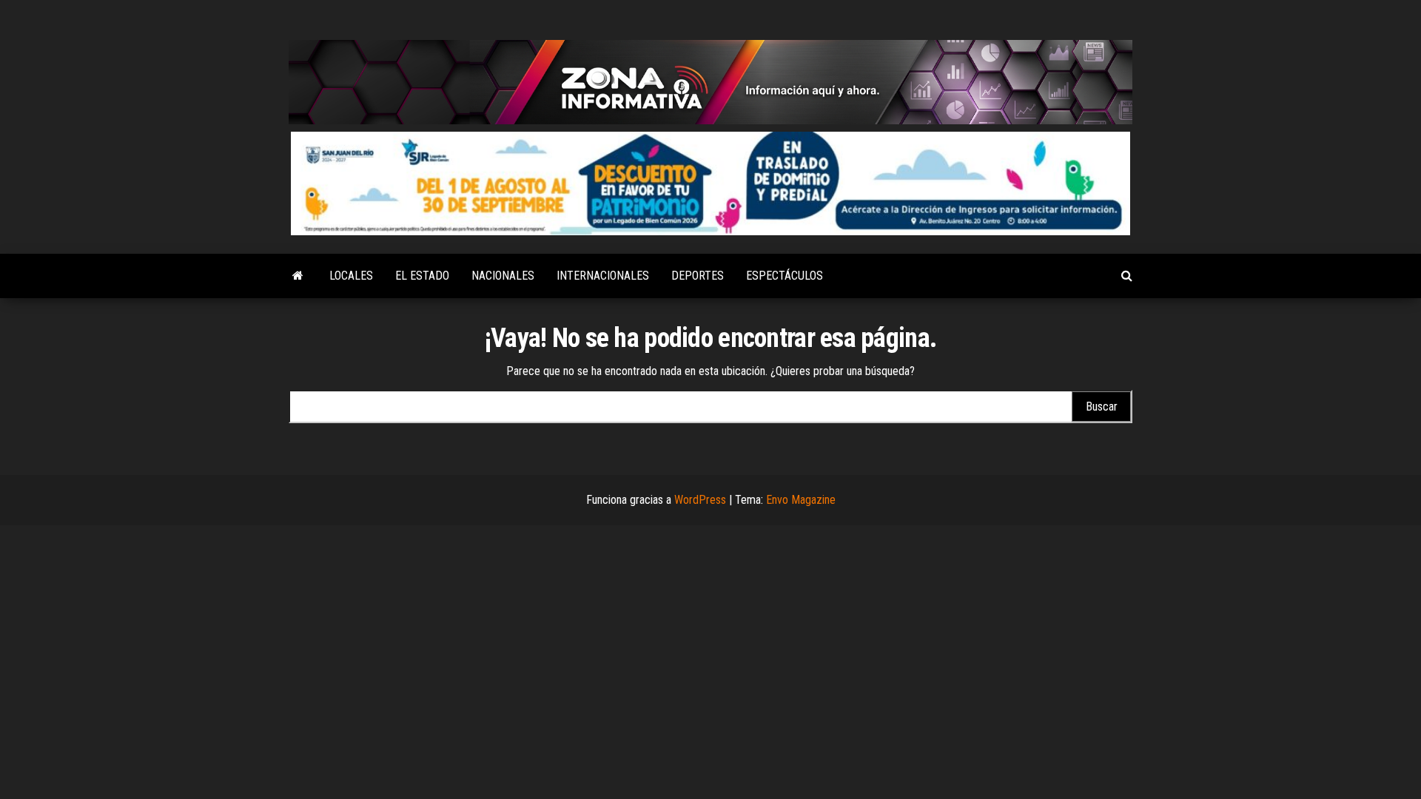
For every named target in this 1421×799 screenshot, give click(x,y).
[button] (710, 184)
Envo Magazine (801, 500)
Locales (351, 276)
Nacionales (502, 276)
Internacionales (603, 276)
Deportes (697, 276)
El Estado (422, 276)
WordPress (700, 500)
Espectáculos (784, 276)
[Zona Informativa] (298, 276)
